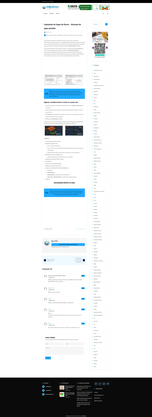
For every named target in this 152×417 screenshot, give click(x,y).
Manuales (95, 254)
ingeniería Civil (97, 398)
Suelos (95, 333)
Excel (95, 188)
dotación (80, 121)
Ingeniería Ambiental (97, 224)
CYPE (95, 152)
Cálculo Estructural (97, 112)
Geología (95, 206)
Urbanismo (95, 360)
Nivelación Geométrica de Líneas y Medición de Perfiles (70, 387)
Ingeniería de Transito (97, 233)
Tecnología (96, 339)
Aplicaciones (96, 91)
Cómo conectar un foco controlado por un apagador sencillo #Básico (83, 404)
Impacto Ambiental (97, 221)
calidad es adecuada (76, 105)
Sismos (95, 327)
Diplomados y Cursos (97, 161)
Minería (95, 285)
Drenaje (95, 167)
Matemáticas (96, 257)
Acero (95, 73)
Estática (95, 179)
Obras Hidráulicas (97, 288)
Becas (95, 100)
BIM (94, 103)
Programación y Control (98, 300)
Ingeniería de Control (97, 230)
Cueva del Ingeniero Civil (98, 395)
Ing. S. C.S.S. (54, 241)
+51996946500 (48, 390)
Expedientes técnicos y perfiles (75, 35)
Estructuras (95, 182)
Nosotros (45, 13)
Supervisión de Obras (97, 336)
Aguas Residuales (97, 79)
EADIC (95, 170)
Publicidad (52, 13)
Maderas (95, 248)
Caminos (95, 115)
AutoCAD (95, 97)
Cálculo (95, 109)
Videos (95, 366)
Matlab (95, 263)
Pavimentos (96, 291)
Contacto (57, 13)
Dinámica (95, 155)
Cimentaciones (96, 127)
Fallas (95, 194)
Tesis (94, 345)
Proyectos (95, 306)
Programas (95, 303)
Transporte (95, 354)
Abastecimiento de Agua (51, 35)
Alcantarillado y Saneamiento (63, 35)
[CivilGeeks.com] (50, 7)
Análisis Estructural (97, 88)
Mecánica (95, 266)
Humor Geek (96, 218)
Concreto (95, 133)
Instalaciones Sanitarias (98, 239)
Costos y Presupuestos (97, 149)
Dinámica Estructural (97, 158)
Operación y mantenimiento (54, 177)
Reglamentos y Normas (98, 312)
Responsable (50, 174)
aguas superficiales (73, 50)
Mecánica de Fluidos (97, 270)
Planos (95, 294)
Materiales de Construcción (98, 260)
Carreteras (95, 118)
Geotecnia (95, 209)
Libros (95, 245)
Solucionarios (96, 330)
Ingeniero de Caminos (98, 400)
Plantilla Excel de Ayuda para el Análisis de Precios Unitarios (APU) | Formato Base (84, 394)
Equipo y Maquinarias (97, 173)
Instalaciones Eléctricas (98, 236)
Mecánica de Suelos (97, 276)
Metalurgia (95, 279)
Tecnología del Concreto (98, 342)
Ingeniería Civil (96, 227)
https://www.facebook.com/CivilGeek (68, 244)
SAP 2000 (95, 321)
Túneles (95, 357)
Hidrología (95, 215)
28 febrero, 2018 (48, 228)
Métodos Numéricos (97, 282)
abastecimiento (72, 46)
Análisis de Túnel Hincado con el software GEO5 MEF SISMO (70, 394)
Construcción (96, 146)
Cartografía (96, 121)
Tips (94, 348)
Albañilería (95, 82)
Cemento (95, 124)
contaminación (54, 118)
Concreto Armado (97, 136)
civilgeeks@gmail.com (49, 394)
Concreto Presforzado (97, 140)
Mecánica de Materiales (98, 273)
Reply (83, 275)
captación (49, 114)
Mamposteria (96, 251)
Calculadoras (96, 106)
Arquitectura (96, 94)
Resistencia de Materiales (98, 315)
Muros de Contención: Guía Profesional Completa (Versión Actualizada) (84, 388)
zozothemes (84, 416)
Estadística (95, 176)
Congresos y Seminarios (98, 143)
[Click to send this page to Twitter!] (79, 229)
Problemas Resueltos (97, 297)
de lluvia (80, 48)
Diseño (95, 164)
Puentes (95, 309)
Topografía (96, 351)
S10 (94, 318)
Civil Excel (96, 392)
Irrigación (95, 242)
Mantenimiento (51, 172)
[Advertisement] (64, 66)
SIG (94, 324)
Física (95, 197)
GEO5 (95, 200)
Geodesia (95, 203)
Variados (95, 363)
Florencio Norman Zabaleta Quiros (57, 275)
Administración (96, 76)
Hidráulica (95, 212)
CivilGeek (95, 130)
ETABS (95, 185)
